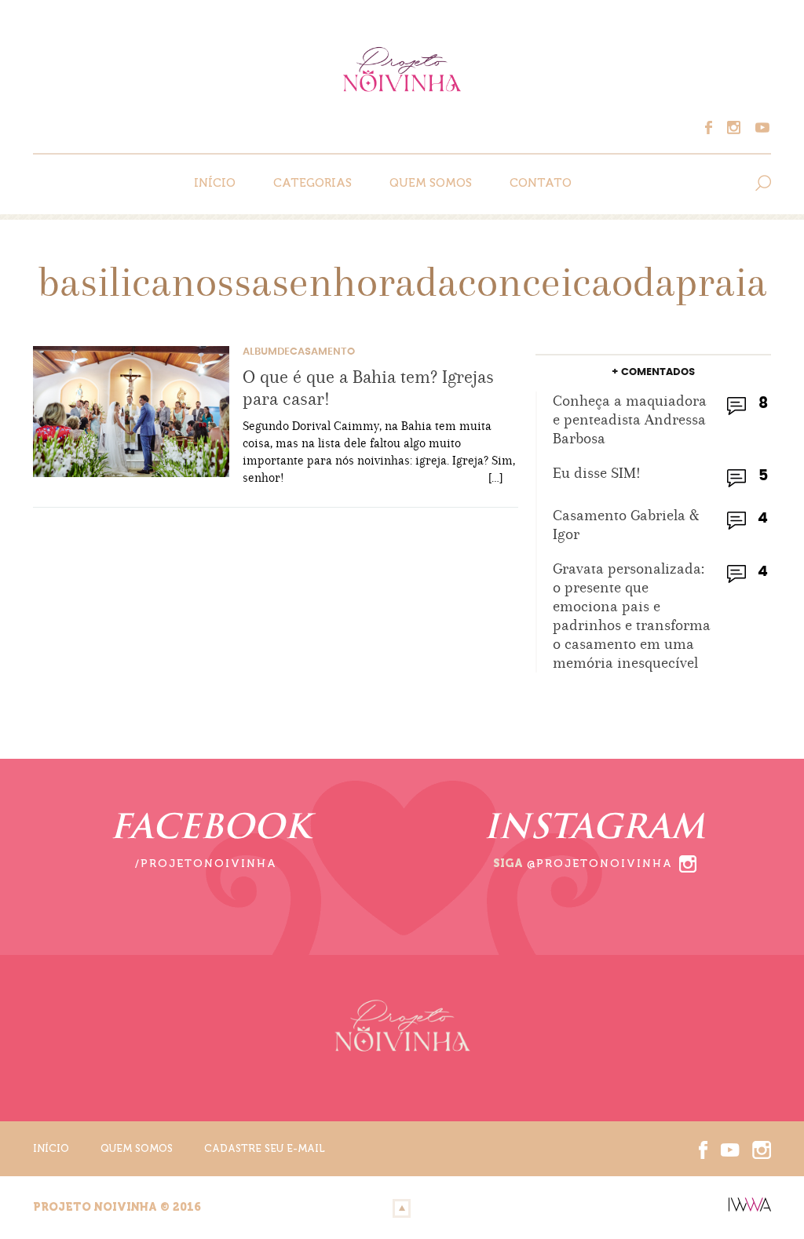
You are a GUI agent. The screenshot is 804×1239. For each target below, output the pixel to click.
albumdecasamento (299, 352)
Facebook (716, 127)
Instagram (738, 127)
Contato (541, 183)
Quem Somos (430, 183)
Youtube (760, 127)
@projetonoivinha (600, 863)
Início (215, 183)
